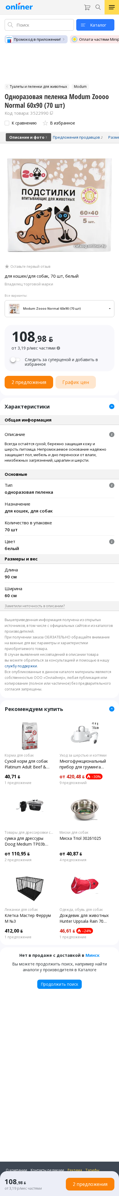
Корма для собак (19, 755)
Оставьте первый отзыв (30, 267)
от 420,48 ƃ (72, 776)
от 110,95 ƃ (17, 853)
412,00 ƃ (14, 931)
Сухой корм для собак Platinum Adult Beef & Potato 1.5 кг (26, 764)
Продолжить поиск (59, 984)
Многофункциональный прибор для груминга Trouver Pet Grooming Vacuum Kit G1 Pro (83, 764)
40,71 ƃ (12, 776)
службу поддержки (21, 666)
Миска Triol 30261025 (80, 838)
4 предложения (73, 860)
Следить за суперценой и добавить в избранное (61, 362)
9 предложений (73, 783)
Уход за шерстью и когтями (83, 755)
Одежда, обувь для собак (81, 910)
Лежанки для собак (21, 910)
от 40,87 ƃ (71, 853)
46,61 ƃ (67, 931)
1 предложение (18, 783)
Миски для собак (74, 833)
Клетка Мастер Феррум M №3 (28, 918)
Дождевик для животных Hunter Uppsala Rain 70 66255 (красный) (84, 918)
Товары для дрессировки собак (30, 833)
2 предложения (18, 860)
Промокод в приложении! (37, 39)
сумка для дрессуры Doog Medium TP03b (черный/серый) (25, 841)
